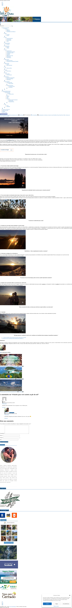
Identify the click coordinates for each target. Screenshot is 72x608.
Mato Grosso (6, 59)
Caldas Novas (9, 50)
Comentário (2, 433)
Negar (57, 603)
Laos (7, 105)
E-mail (1, 437)
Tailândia (8, 106)
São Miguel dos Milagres (11, 31)
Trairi (8, 41)
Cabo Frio (10, 87)
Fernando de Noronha (10, 77)
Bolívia (8, 95)
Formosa (8, 54)
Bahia (5, 33)
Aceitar (47, 603)
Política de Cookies (56, 606)
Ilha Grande (11, 83)
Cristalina (8, 53)
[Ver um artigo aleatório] (0, 23)
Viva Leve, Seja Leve (6, 109)
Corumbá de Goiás (10, 52)
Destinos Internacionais (6, 91)
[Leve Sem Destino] (0, 22)
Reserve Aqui (4, 112)
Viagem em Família (5, 115)
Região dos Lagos (10, 85)
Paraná (5, 72)
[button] (69, 595)
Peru (7, 97)
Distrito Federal (7, 43)
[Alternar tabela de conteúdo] (11, 150)
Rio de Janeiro (7, 81)
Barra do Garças (9, 60)
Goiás (5, 49)
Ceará (5, 37)
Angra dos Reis (9, 82)
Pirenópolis (9, 56)
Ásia (5, 104)
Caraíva (8, 34)
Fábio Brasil (20, 366)
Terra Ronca (9, 57)
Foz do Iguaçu (9, 74)
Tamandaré (9, 79)
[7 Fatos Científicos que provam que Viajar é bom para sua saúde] (11, 365)
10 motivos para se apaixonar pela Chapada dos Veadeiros (13, 338)
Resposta (3, 407)
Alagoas (5, 28)
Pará (5, 67)
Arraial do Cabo (12, 86)
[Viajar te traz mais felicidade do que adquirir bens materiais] (11, 390)
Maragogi (8, 30)
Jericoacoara (9, 40)
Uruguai (8, 98)
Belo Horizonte (9, 65)
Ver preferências (66, 603)
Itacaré (8, 35)
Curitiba (8, 73)
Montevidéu (11, 100)
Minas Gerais (6, 63)
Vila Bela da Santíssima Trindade (12, 61)
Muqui (8, 46)
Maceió (8, 29)
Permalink (5, 403)
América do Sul (7, 92)
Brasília (8, 44)
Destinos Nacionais (5, 27)
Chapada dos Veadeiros (11, 51)
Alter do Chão (9, 68)
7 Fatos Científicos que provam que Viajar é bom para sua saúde (14, 337)
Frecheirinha (9, 39)
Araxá (8, 64)
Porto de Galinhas (10, 78)
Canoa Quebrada (10, 38)
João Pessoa (9, 70)
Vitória (8, 47)
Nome (1, 435)
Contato (3, 111)
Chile (8, 96)
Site (0, 439)
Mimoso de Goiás (10, 55)
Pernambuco (6, 76)
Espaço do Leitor (5, 110)
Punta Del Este (11, 101)
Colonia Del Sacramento (13, 99)
